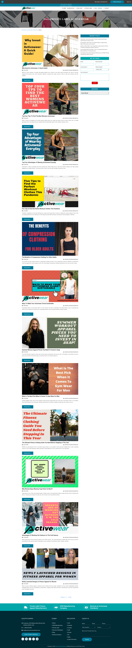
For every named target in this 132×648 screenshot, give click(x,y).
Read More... (27, 80)
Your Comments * (84, 72)
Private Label (88, 8)
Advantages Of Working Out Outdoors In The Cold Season (40, 535)
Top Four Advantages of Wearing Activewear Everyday (39, 162)
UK (68, 634)
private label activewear (32, 29)
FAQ (96, 8)
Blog (100, 8)
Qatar (69, 637)
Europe (69, 632)
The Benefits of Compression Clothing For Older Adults (39, 257)
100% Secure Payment (66, 4)
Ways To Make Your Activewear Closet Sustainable (38, 303)
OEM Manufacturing (57, 625)
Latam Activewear (72, 639)
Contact (107, 8)
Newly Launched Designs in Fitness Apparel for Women (39, 581)
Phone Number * (99, 61)
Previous (62, 597)
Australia (70, 625)
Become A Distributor (57, 630)
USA (69, 623)
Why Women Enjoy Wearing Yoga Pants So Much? (37, 489)
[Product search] (2, 1)
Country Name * (83, 67)
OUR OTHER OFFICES (31, 634)
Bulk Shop (79, 8)
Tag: (66, 19)
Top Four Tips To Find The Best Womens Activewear (38, 116)
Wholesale (71, 8)
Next (70, 597)
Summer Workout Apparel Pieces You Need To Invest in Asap (41, 350)
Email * (81, 61)
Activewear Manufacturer (60, 646)
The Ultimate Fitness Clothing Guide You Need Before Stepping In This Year (45, 442)
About (53, 623)
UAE (69, 630)
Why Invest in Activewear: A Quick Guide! (35, 68)
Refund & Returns (56, 634)
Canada (70, 627)
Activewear (23, 29)
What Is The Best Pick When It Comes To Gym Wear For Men (40, 396)
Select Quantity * (99, 67)
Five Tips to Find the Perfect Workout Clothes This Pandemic (41, 209)
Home (64, 8)
